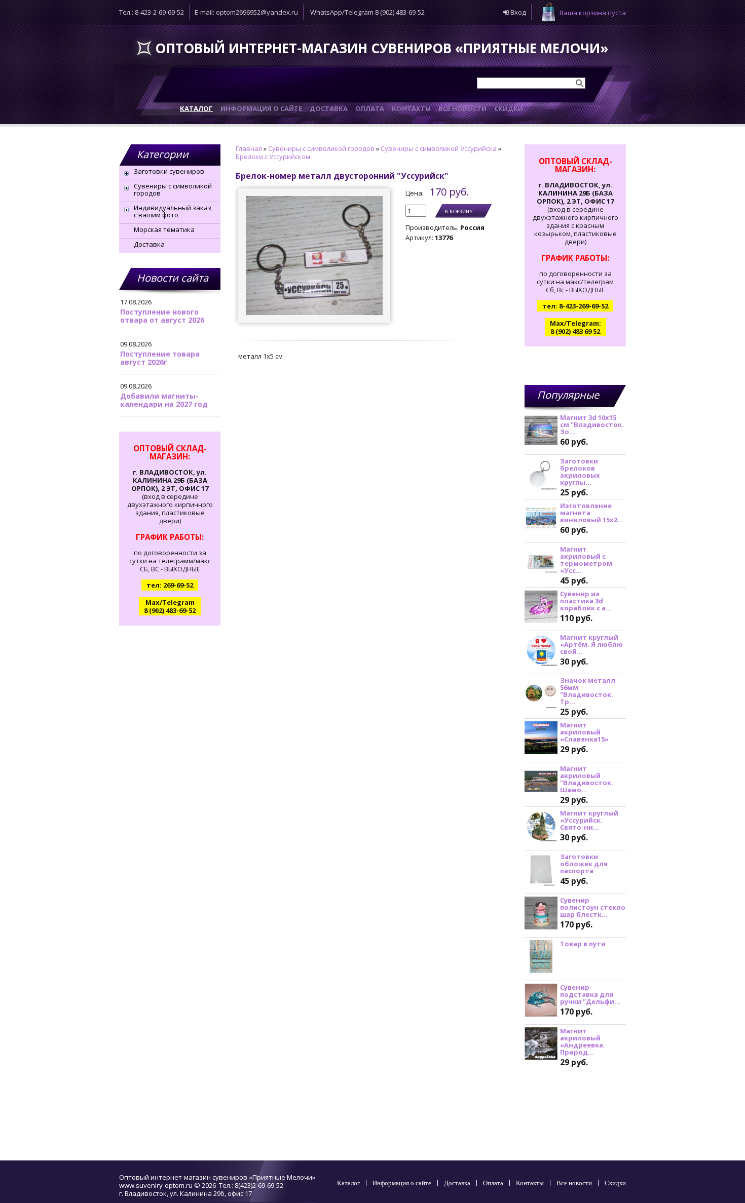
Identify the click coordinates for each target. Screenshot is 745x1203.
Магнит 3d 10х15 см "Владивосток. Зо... (592, 424)
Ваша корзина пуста (593, 12)
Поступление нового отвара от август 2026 (162, 316)
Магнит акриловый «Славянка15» (584, 732)
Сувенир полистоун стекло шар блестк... (592, 907)
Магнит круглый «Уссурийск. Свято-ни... (589, 820)
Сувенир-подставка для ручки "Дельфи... (590, 994)
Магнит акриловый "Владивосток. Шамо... (586, 779)
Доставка (149, 244)
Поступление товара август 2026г (160, 358)
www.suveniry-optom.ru (156, 1185)
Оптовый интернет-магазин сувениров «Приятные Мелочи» (382, 48)
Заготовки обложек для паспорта (584, 863)
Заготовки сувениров (169, 171)
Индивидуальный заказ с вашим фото (172, 211)
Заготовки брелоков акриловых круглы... (580, 471)
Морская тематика (164, 229)
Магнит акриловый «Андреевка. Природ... (582, 1041)
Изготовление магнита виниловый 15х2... (591, 512)
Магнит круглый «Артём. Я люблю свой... (591, 644)
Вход (517, 12)
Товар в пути (583, 943)
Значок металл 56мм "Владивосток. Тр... (587, 691)
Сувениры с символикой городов (173, 189)
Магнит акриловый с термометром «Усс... (586, 560)
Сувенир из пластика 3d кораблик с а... (586, 600)
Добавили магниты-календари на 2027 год (164, 400)
